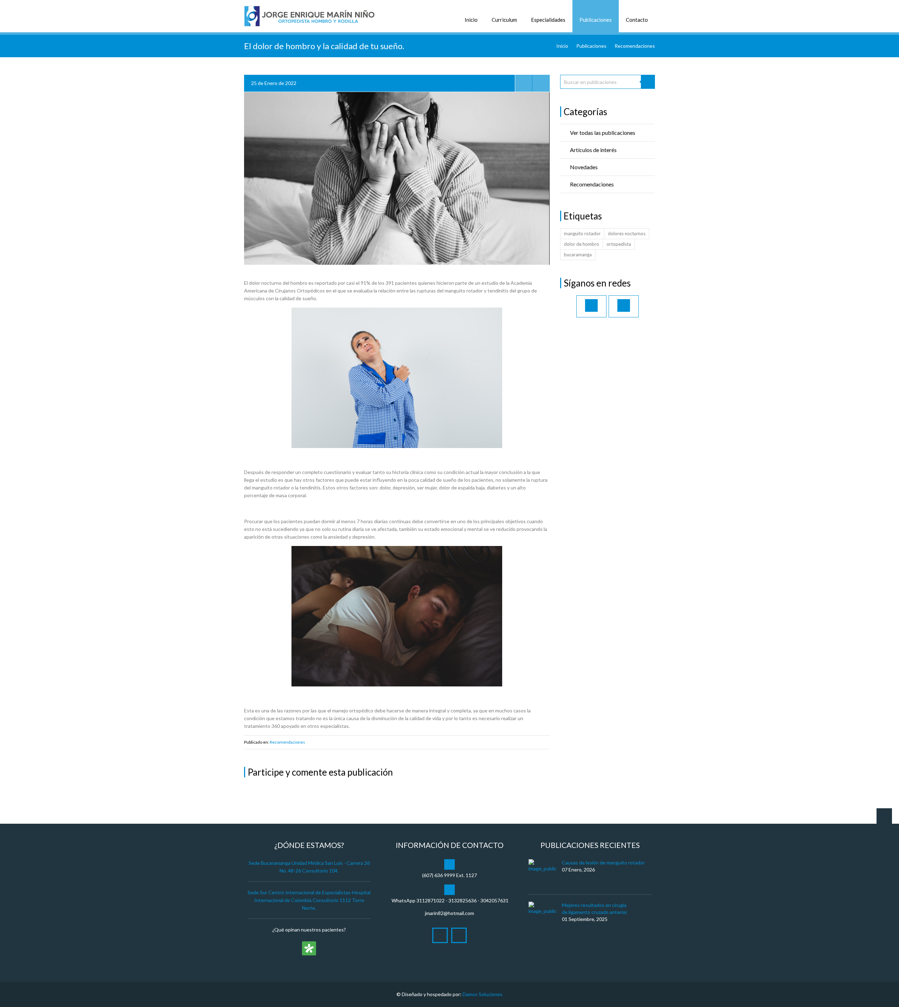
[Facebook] (591, 306)
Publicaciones (595, 20)
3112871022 (430, 900)
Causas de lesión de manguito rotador (603, 863)
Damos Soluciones (482, 994)
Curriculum (504, 20)
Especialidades (548, 20)
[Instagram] (624, 306)
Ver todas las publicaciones (602, 132)
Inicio (471, 20)
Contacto (637, 20)
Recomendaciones (635, 46)
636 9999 (444, 875)
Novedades (584, 167)
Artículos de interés (593, 149)
